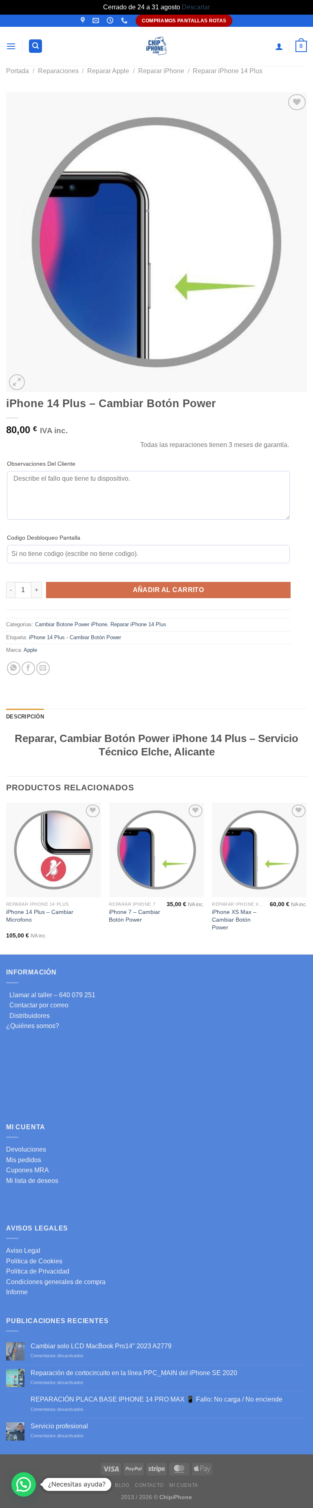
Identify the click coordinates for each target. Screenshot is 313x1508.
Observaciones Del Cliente (41, 463)
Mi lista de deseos (32, 1180)
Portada (17, 70)
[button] (23, 1484)
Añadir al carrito (168, 589)
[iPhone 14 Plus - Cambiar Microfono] (53, 850)
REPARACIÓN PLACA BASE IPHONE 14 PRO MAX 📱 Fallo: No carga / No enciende (156, 1399)
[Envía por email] (43, 668)
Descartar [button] (196, 7)
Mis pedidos (23, 1159)
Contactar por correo (37, 1005)
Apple (30, 650)
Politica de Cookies (34, 1261)
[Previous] (6, 878)
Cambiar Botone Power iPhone (71, 624)
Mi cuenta (183, 1485)
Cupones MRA (27, 1170)
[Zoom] (17, 382)
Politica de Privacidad (37, 1271)
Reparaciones (58, 70)
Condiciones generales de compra (56, 1281)
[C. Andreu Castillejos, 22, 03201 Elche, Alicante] (84, 20)
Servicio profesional (59, 1426)
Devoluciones (26, 1149)
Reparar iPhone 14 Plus (227, 70)
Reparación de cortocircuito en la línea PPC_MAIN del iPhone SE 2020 (134, 1372)
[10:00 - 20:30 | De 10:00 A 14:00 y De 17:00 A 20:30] (111, 20)
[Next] (306, 878)
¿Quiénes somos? (32, 1025)
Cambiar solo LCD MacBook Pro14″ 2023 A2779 (101, 1346)
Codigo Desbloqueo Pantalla (43, 537)
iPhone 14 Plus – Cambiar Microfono (39, 916)
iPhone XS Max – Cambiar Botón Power (234, 919)
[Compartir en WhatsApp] (13, 668)
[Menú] (11, 46)
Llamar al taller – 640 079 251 (50, 995)
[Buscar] (35, 46)
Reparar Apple (108, 70)
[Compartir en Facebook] (28, 668)
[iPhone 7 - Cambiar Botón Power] (156, 850)
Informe (17, 1292)
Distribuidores (28, 1015)
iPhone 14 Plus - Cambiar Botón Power (75, 637)
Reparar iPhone (161, 70)
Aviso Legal (23, 1250)
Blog (122, 1485)
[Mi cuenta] (279, 46)
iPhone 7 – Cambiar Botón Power (134, 916)
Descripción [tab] (25, 717)
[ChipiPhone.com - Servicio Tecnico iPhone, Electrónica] (157, 46)
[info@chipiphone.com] (97, 20)
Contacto (149, 1485)
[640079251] (125, 20)
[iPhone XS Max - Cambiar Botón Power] (259, 850)
